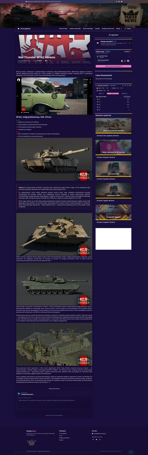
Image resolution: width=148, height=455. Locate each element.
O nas (60, 435)
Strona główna (26, 29)
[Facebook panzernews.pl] (119, 1)
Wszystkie (127, 51)
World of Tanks (63, 28)
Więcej (118, 28)
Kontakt (61, 440)
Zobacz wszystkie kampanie (112, 66)
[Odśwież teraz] (125, 85)
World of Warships (88, 28)
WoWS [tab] (125, 93)
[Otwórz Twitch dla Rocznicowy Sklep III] (128, 61)
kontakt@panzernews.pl (100, 433)
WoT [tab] (113, 93)
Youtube (97, 28)
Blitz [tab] (102, 93)
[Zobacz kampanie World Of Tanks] (129, 57)
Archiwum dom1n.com (108, 28)
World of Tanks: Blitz (75, 28)
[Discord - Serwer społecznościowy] (121, 1)
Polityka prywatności (64, 438)
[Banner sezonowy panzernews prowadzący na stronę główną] (74, 15)
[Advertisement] (113, 239)
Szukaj (129, 28)
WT (49, 382)
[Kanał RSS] (116, 1)
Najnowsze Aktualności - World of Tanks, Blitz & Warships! (44, 1)
